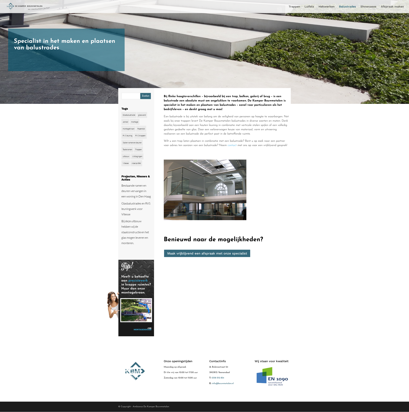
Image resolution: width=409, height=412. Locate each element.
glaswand (142, 115)
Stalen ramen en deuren (132, 142)
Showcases (368, 6)
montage (134, 122)
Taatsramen (127, 149)
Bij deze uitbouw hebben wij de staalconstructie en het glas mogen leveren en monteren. (135, 232)
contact (232, 145)
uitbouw (126, 156)
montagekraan (128, 128)
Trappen (294, 6)
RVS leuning (127, 135)
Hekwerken (327, 6)
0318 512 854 (218, 378)
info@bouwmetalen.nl (223, 383)
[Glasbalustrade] (205, 219)
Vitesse (126, 163)
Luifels (309, 6)
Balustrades (347, 6)
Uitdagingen (137, 156)
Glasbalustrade (129, 115)
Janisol (125, 122)
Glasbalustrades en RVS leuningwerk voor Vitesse (135, 209)
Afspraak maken (392, 6)
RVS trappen (140, 135)
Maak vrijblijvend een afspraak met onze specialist (207, 253)
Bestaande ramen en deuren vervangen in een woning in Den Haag (136, 191)
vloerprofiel (136, 163)
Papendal (141, 128)
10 (217, 212)
